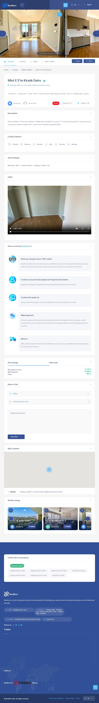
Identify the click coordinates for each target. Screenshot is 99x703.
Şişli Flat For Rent (58, 575)
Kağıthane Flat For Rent (39, 575)
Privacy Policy (69, 698)
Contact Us (50, 619)
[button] (40, 53)
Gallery (10, 61)
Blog (77, 698)
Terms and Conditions (56, 698)
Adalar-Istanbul (26, 70)
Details (23, 61)
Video (35, 61)
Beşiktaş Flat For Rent (38, 571)
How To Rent (49, 61)
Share (90, 61)
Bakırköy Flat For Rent (59, 571)
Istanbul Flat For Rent (17, 571)
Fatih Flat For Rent (78, 571)
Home (6, 70)
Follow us (7, 671)
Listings (15, 70)
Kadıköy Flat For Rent (17, 575)
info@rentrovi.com (20, 610)
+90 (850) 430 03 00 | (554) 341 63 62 (27, 619)
